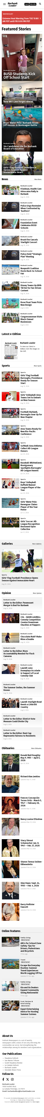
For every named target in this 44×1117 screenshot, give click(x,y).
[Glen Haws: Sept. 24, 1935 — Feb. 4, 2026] (10, 890)
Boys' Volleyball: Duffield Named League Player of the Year (30, 486)
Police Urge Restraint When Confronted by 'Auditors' (31, 208)
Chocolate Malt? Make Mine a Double (31, 638)
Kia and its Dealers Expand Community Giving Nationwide (30, 990)
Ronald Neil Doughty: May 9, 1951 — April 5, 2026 (31, 758)
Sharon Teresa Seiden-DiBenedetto (31, 863)
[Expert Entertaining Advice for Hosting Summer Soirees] (10, 1006)
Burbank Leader (9, 70)
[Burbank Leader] (11, 356)
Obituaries (8, 748)
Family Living (25, 938)
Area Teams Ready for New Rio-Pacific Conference (31, 431)
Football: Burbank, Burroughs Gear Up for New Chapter (31, 414)
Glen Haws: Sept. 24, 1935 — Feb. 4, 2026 (30, 884)
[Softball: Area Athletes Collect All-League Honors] (10, 447)
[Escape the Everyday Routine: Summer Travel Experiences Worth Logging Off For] (10, 964)
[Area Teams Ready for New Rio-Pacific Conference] (10, 430)
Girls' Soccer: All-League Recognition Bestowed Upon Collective (30, 525)
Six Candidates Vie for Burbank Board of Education (20, 147)
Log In (27, 4)
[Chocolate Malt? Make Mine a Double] (10, 638)
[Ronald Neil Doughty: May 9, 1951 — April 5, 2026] (10, 763)
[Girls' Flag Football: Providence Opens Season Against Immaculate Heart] (22, 560)
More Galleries (37, 544)
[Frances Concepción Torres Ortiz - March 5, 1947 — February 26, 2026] (10, 805)
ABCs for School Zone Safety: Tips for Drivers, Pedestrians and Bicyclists (31, 947)
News (5, 179)
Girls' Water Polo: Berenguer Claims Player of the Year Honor (29, 506)
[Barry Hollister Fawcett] (10, 912)
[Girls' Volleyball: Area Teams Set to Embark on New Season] (10, 396)
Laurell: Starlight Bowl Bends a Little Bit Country (31, 704)
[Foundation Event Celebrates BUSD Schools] (10, 224)
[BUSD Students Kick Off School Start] (22, 54)
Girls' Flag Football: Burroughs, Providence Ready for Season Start (31, 379)
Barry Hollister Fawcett (27, 905)
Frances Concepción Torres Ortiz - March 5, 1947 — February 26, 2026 (31, 802)
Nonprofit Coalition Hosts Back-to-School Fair (31, 271)
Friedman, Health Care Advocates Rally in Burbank (31, 191)
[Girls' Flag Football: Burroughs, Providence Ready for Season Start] (10, 377)
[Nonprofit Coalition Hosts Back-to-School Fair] (10, 270)
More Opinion (37, 593)
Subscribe (33, 4)
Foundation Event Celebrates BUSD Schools (29, 225)
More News (38, 179)
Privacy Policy (30, 1100)
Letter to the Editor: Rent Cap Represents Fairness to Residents (19, 734)
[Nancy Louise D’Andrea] (10, 827)
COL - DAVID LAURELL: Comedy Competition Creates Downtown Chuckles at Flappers (31, 621)
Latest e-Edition (11, 334)
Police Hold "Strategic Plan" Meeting (31, 255)
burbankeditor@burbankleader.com (21, 1091)
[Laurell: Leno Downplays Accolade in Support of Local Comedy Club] (10, 669)
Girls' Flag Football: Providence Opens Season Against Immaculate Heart (20, 170)
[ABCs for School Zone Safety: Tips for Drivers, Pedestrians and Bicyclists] (10, 942)
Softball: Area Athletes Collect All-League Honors (31, 448)
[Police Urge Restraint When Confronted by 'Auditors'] (10, 207)
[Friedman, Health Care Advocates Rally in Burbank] (10, 190)
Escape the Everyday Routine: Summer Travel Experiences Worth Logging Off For (31, 969)
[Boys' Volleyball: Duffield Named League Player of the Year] (10, 483)
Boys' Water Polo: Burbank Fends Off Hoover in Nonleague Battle (21, 124)
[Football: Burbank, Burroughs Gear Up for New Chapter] (10, 413)
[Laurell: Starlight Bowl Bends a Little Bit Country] (10, 703)
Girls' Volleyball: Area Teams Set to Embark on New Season (31, 397)
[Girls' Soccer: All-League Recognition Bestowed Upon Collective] (10, 523)
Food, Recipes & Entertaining (27, 1002)
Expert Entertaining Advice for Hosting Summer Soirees (30, 1012)
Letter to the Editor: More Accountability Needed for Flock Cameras (19, 654)
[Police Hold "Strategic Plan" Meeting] (10, 255)
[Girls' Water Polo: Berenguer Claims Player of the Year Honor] (10, 503)
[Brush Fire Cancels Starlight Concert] (10, 241)
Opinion (6, 593)
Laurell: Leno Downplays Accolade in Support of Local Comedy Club (30, 672)
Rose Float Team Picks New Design (31, 303)
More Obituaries (36, 748)
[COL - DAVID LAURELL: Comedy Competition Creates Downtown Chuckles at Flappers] (10, 618)
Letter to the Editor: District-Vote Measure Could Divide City (19, 720)
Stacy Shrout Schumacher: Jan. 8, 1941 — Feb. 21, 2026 (30, 843)
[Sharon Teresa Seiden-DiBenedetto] (10, 869)
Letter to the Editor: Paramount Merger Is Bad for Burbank (18, 604)
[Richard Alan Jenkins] (10, 784)
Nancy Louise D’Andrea (31, 819)
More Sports (38, 366)
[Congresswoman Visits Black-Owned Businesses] (10, 318)
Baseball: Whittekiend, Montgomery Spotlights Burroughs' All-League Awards (31, 466)
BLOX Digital (36, 1102)
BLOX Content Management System (20, 1102)
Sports (6, 120)
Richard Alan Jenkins (30, 776)
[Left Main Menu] (4, 4)
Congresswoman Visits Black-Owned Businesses (31, 319)
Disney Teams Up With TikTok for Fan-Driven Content (31, 288)
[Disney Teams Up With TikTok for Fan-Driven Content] (10, 286)
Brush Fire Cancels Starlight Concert (29, 241)
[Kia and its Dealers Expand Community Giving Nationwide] (10, 986)
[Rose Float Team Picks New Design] (10, 303)
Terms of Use (21, 1100)
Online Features (11, 931)
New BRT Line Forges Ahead (18, 101)
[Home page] (13, 4)
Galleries (7, 543)
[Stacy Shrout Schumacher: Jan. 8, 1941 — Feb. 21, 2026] (10, 848)
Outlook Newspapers (19, 1098)
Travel (23, 960)
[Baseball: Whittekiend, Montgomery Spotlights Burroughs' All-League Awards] (10, 464)
